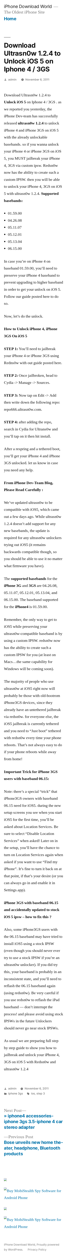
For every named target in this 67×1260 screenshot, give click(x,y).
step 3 (40, 1093)
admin (12, 79)
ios (33, 1093)
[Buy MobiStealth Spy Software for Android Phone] (33, 1197)
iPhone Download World (28, 6)
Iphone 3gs (15, 1093)
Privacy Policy (37, 1249)
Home (10, 18)
